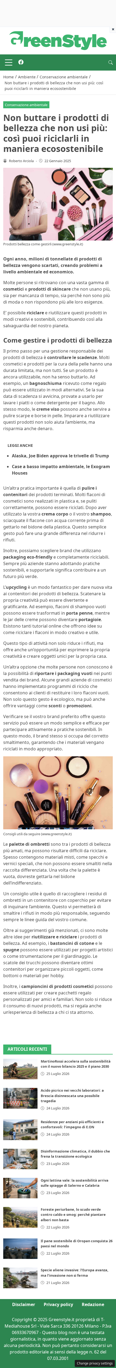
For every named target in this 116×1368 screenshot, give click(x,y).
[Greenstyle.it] (58, 40)
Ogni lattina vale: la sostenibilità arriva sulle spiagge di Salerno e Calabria (74, 1183)
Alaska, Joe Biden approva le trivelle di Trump (60, 456)
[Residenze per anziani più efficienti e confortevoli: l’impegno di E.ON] (20, 1129)
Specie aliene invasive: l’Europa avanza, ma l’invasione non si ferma (74, 1273)
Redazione (93, 1304)
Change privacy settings (95, 1363)
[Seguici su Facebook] (20, 62)
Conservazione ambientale (26, 104)
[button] (110, 62)
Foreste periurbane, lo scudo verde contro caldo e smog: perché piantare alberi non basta (73, 1214)
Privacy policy (58, 1304)
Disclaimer (23, 1304)
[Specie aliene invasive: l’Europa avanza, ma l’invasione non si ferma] (20, 1278)
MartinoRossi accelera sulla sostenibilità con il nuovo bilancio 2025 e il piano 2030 (76, 1064)
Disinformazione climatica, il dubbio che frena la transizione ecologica (75, 1154)
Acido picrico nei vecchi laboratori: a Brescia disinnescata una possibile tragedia (72, 1095)
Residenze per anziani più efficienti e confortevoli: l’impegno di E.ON (72, 1124)
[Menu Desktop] (8, 62)
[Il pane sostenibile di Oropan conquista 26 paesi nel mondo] (20, 1248)
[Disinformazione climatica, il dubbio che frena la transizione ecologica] (20, 1159)
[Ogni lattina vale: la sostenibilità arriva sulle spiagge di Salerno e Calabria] (20, 1188)
